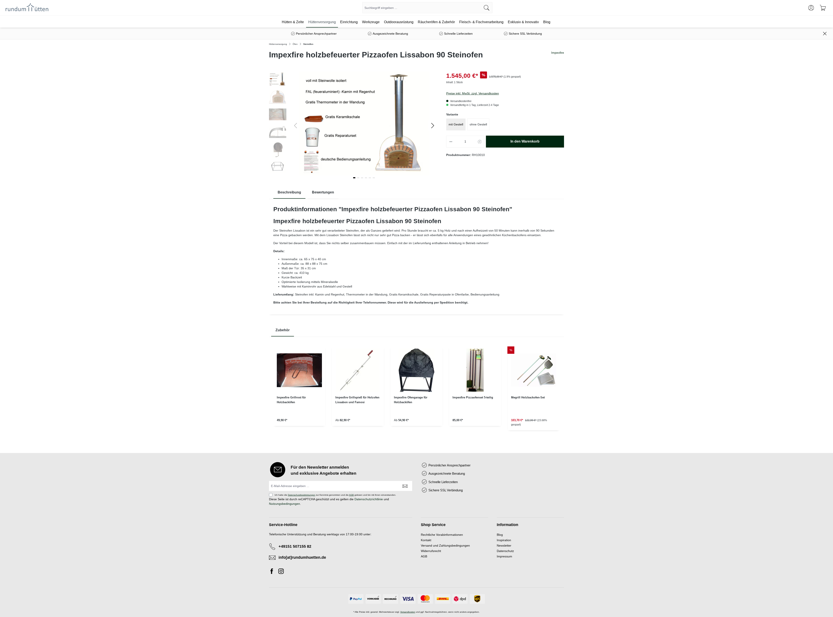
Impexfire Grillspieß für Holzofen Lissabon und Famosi (357, 400)
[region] (416, 391)
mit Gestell (456, 124)
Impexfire (557, 52)
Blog (500, 534)
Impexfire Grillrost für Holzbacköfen (291, 400)
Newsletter (504, 545)
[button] (433, 125)
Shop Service (433, 525)
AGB (351, 495)
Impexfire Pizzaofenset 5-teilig (473, 397)
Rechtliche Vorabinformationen (442, 534)
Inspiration (504, 540)
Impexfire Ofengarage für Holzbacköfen (410, 400)
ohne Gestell (478, 124)
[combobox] (421, 7)
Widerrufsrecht (431, 551)
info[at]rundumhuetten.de (302, 557)
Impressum (504, 556)
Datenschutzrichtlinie (368, 499)
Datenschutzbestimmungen (301, 495)
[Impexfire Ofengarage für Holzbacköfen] (416, 370)
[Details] (299, 432)
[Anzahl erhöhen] (479, 142)
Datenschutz (505, 551)
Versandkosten (407, 612)
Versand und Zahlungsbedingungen (445, 545)
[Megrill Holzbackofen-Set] (533, 370)
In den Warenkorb (524, 141)
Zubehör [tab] (282, 330)
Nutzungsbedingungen (284, 503)
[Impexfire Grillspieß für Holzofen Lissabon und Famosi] (357, 370)
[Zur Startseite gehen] (27, 7)
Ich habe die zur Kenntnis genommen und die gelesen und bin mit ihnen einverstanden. (335, 495)
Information (507, 525)
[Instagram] (281, 572)
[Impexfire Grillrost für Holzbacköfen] (299, 370)
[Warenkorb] (823, 8)
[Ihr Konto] (811, 8)
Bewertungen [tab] (323, 192)
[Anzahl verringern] (450, 142)
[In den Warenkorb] (475, 432)
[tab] (289, 192)
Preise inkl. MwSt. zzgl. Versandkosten (472, 93)
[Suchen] (486, 7)
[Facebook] (273, 572)
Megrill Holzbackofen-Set (528, 397)
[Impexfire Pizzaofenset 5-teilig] (475, 370)
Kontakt (426, 540)
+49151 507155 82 (295, 546)
